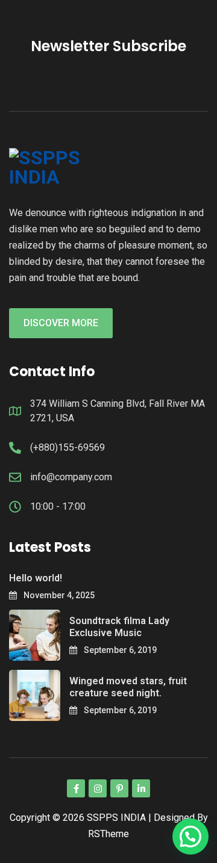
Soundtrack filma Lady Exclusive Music (119, 627)
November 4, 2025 (58, 595)
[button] (190, 836)
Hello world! (35, 578)
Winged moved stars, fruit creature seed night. (128, 687)
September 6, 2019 (119, 650)
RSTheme (108, 834)
